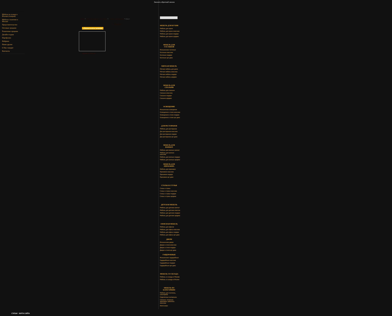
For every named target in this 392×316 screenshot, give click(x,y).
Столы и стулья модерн (168, 194)
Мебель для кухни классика (169, 31)
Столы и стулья (165, 188)
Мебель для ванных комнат (170, 150)
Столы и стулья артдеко (168, 196)
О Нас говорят (7, 48)
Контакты (6, 51)
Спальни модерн (166, 96)
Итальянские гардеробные (169, 258)
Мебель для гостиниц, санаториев (168, 293)
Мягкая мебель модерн (168, 74)
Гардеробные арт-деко (168, 266)
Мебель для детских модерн (170, 213)
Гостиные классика (166, 52)
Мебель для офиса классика (170, 229)
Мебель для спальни (167, 90)
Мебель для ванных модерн (170, 157)
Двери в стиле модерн (168, 247)
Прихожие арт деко (166, 177)
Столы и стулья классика (168, 191)
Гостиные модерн (166, 55)
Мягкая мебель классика (168, 72)
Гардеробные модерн (167, 263)
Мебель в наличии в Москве (10, 20)
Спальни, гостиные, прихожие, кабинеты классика (167, 301)
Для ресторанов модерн (168, 134)
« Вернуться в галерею (92, 28)
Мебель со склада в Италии (169, 279)
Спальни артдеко (166, 98)
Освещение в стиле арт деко (170, 117)
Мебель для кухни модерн (169, 34)
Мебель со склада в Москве (170, 277)
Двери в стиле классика (168, 245)
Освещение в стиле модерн (169, 115)
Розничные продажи (10, 31)
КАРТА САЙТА (24, 313)
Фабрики (5, 41)
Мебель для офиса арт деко (169, 235)
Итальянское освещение (168, 109)
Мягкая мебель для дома (169, 69)
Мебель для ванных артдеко (170, 160)
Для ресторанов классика (169, 131)
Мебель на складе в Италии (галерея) (9, 15)
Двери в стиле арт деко (168, 250)
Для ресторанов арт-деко (168, 137)
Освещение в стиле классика (170, 112)
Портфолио (6, 38)
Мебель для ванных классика (167, 153)
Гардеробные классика (168, 260)
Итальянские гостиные (168, 50)
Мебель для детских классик (170, 210)
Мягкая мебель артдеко (168, 77)
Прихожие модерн (166, 174)
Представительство (9, 25)
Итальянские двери (167, 242)
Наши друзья (7, 44)
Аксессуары (164, 306)
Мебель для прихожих (168, 169)
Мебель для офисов (167, 227)
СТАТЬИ (14, 313)
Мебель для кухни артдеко (169, 36)
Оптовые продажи (9, 28)
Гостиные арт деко (166, 58)
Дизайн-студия (8, 35)
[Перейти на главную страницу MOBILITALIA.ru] (12, 6)
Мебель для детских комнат (170, 208)
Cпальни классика (166, 93)
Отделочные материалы (168, 297)
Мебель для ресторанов (168, 129)
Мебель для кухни (166, 28)
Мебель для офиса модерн (169, 232)
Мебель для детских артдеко (170, 216)
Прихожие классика (167, 172)
